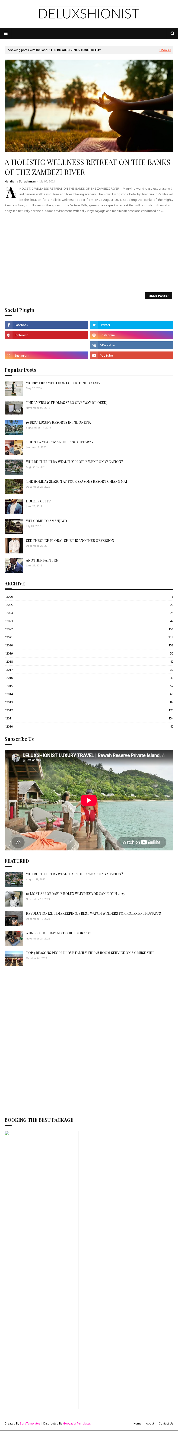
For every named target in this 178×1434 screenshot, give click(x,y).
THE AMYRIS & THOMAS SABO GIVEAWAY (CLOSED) (66, 402)
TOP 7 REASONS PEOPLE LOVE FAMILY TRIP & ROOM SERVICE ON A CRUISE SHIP (90, 953)
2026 (89, 596)
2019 (89, 653)
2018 (89, 661)
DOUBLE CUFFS (38, 501)
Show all (165, 50)
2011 (89, 718)
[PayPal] (46, 345)
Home (137, 1423)
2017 (89, 669)
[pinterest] (46, 335)
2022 (89, 629)
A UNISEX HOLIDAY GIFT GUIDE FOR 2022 (58, 933)
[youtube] (131, 355)
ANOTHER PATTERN (42, 560)
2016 (89, 678)
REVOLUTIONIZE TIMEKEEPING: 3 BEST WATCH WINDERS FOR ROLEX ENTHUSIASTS (93, 913)
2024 (89, 613)
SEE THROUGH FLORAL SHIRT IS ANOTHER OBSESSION (70, 540)
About (150, 1423)
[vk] (131, 345)
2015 (89, 686)
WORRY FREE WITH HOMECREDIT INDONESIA (63, 383)
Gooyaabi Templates (77, 1423)
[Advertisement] (89, 252)
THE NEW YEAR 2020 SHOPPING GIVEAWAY (59, 442)
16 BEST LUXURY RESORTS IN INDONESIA (58, 422)
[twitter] (131, 325)
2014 (89, 694)
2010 (89, 726)
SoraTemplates (30, 1423)
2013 (89, 702)
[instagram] (131, 335)
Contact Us (166, 1423)
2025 (89, 605)
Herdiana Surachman (20, 181)
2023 (89, 621)
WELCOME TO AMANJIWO (46, 521)
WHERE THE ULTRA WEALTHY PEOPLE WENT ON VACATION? (74, 462)
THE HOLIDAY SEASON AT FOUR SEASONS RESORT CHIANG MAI (76, 481)
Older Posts (158, 296)
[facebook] (46, 325)
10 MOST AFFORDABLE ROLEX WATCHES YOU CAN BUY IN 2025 (75, 893)
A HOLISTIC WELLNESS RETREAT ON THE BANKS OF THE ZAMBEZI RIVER (87, 167)
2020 (89, 645)
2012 (89, 710)
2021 (89, 637)
